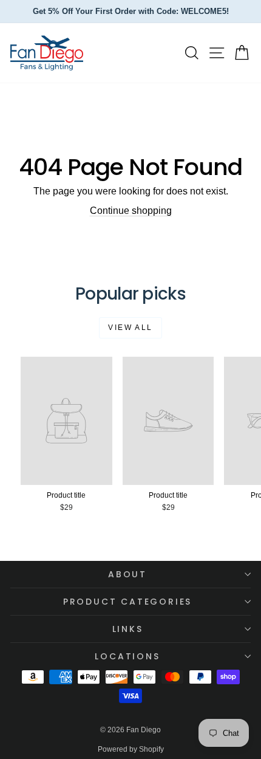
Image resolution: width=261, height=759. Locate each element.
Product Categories (127, 602)
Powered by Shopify (131, 749)
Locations (127, 656)
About (127, 574)
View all (130, 327)
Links (127, 629)
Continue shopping (131, 210)
